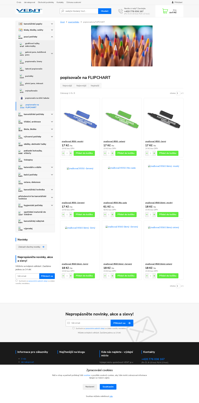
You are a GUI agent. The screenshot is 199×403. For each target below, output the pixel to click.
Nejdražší (95, 85)
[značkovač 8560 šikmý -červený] (121, 241)
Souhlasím (108, 386)
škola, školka (30, 129)
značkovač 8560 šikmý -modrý (158, 202)
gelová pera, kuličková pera (35, 53)
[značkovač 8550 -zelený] (121, 119)
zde (111, 396)
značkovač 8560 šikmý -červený (117, 264)
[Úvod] (37, 11)
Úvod (62, 22)
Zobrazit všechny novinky (29, 247)
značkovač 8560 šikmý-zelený (158, 264)
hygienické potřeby (33, 205)
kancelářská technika (34, 189)
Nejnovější (67, 85)
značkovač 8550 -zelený (114, 141)
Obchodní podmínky (46, 2)
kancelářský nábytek (34, 221)
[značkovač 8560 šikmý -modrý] (163, 180)
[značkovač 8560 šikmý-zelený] (163, 241)
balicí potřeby (30, 174)
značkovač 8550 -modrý (72, 141)
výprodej (28, 228)
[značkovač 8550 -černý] (163, 119)
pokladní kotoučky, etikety (33, 152)
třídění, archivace (32, 121)
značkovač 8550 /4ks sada (115, 202)
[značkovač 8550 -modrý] (80, 119)
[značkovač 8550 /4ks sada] (121, 180)
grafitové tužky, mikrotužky (32, 44)
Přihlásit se (47, 276)
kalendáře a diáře (32, 167)
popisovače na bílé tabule (37, 98)
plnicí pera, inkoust (34, 83)
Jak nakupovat (29, 2)
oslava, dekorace (32, 182)
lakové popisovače (33, 69)
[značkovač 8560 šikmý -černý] (80, 241)
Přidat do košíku (84, 153)
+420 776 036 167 (133, 11)
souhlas (87, 375)
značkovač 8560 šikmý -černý (75, 264)
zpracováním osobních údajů (38, 281)
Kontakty (60, 2)
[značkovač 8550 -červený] (80, 180)
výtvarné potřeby (32, 136)
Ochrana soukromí (73, 2)
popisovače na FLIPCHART (32, 106)
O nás (19, 2)
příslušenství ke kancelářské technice (32, 197)
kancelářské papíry (33, 24)
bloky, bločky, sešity (33, 30)
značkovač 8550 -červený (73, 202)
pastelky (29, 76)
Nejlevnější (81, 85)
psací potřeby (30, 36)
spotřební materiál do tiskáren (35, 213)
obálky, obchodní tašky (35, 144)
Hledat (104, 11)
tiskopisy (28, 159)
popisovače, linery (33, 61)
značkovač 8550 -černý (155, 141)
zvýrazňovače (31, 90)
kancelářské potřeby (34, 114)
